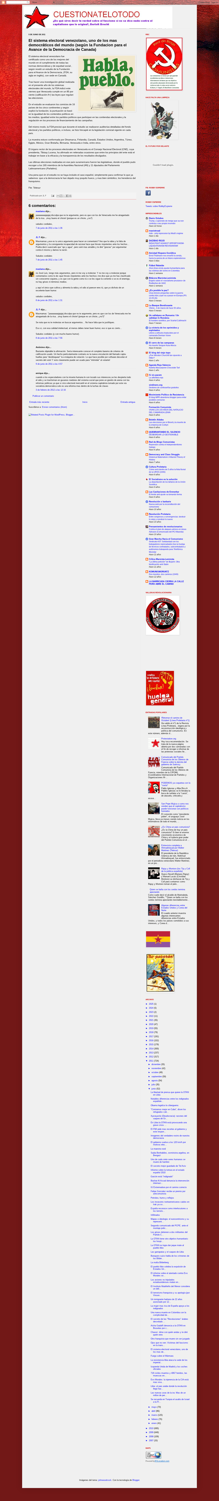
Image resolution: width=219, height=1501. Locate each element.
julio (154, 1084)
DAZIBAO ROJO (157, 240)
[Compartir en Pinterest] (70, 195)
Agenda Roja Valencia (160, 365)
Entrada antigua (128, 402)
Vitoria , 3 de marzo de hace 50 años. (165, 308)
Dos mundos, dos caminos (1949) (163, 574)
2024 (151, 1008)
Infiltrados (155, 1215)
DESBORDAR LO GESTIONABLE (163, 435)
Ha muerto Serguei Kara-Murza (162, 345)
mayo (154, 1407)
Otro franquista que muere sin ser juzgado (170, 1339)
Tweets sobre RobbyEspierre (159, 206)
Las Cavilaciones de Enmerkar (164, 492)
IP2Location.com (162, 1461)
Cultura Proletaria (157, 467)
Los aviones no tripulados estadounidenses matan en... (165, 1281)
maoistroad (154, 231)
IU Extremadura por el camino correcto (169, 1187)
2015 (151, 1044)
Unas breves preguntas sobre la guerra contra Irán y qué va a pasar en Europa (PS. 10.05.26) (168, 295)
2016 (151, 1040)
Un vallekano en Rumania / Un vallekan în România (164, 316)
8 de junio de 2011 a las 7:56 (49, 338)
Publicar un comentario (43, 396)
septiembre (157, 1076)
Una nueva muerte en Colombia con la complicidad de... (168, 1313)
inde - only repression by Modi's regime (166, 233)
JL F (38, 237)
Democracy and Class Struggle (164, 454)
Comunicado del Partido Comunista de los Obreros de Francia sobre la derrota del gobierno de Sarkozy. (174, 761)
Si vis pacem (155, 375)
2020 (151, 1024)
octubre (155, 1072)
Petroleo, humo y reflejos (162, 1198)
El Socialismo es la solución (163, 479)
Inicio (84, 402)
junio (154, 1088)
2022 (151, 1016)
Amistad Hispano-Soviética (162, 253)
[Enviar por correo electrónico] (58, 195)
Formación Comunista (160, 407)
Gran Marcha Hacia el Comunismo (166, 539)
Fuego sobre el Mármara (162, 1356)
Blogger (135, 1480)
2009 (151, 1432)
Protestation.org (168, 738)
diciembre (156, 1064)
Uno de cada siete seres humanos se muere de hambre (168, 1160)
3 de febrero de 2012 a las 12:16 (51, 390)
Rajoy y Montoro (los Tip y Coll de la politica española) (175, 869)
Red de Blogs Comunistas (162, 442)
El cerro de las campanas (161, 343)
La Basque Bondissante (160, 305)
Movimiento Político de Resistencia (166, 394)
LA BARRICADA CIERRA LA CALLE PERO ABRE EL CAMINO (166, 582)
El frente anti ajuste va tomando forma (165, 494)
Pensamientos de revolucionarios (165, 526)
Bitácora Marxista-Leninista (162, 278)
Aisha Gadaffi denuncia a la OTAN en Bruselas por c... (168, 1326)
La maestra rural (158, 1149)
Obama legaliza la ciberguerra (164, 1105)
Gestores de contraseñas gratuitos (164, 387)
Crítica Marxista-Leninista (161, 559)
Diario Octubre (156, 218)
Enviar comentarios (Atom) (54, 407)
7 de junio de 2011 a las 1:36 (49, 228)
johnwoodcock (104, 1480)
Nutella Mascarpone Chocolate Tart (164, 368)
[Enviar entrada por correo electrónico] (52, 196)
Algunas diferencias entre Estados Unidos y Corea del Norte (174, 907)
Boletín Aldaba (156, 419)
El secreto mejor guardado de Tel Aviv (168, 1166)
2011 (151, 1061)
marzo (155, 1415)
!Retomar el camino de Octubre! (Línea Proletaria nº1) (175, 719)
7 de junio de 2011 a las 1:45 (49, 260)
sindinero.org (155, 385)
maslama (40, 211)
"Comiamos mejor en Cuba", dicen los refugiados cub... (168, 1110)
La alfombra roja (156, 377)
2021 (151, 1020)
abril (154, 1411)
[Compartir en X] (64, 195)
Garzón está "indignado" (162, 1176)
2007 (151, 1440)
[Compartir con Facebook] (67, 195)
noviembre (157, 1068)
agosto (155, 1080)
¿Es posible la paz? (159, 290)
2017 (151, 1036)
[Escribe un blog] (61, 195)
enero (154, 1423)
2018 (151, 1032)
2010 (151, 1428)
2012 (151, 1056)
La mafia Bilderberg (160, 1262)
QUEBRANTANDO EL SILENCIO (164, 432)
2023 (151, 1012)
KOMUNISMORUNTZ (159, 571)
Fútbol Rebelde (156, 265)
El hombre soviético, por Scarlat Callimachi (167, 320)
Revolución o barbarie (160, 501)
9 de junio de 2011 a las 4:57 (49, 364)
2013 (151, 1052)
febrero (155, 1419)
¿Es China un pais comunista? (175, 827)
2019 (151, 1028)
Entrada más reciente (39, 402)
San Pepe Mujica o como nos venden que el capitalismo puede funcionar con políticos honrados (175, 807)
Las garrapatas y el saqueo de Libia (167, 1252)
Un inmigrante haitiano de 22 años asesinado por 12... (166, 1300)
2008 (151, 1436)
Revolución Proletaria (159, 514)
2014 (151, 1048)
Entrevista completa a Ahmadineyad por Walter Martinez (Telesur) (172, 848)
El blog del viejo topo (159, 352)
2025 (151, 1004)
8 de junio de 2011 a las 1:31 (49, 300)
